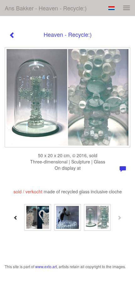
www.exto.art (46, 266)
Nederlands (111, 8)
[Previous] (15, 217)
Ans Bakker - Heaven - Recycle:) (46, 8)
